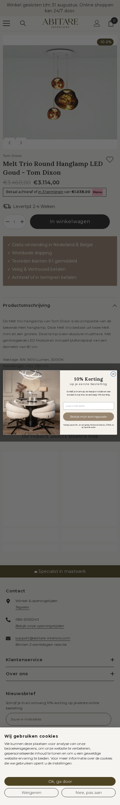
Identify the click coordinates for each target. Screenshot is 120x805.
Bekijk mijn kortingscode (88, 416)
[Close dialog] (113, 374)
